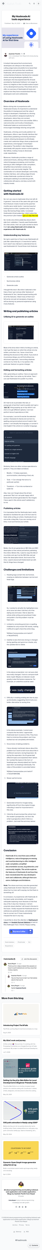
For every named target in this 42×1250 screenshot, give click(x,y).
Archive (15, 1225)
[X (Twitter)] (22, 54)
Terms (27, 1225)
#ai (29, 942)
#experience (9, 946)
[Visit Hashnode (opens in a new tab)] (21, 1240)
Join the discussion (30, 959)
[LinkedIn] (24, 54)
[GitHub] (16, 1207)
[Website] (23, 1207)
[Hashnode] (26, 1207)
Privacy (21, 1225)
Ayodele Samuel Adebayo (20, 922)
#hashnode (21, 942)
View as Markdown (31, 23)
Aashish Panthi (14, 54)
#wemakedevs (9, 942)
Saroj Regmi (12, 964)
